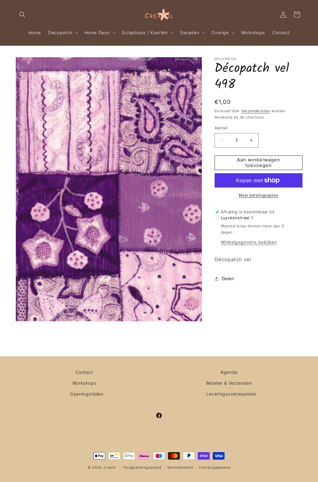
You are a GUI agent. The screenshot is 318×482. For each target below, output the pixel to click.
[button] (22, 14)
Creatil (110, 467)
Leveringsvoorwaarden (231, 393)
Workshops (84, 383)
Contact (84, 372)
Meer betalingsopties (258, 195)
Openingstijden (86, 393)
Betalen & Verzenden (229, 383)
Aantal (221, 127)
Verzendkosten (255, 111)
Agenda (229, 372)
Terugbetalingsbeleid (142, 467)
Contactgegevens (215, 467)
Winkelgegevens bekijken (249, 242)
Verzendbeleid (180, 467)
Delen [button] (228, 278)
